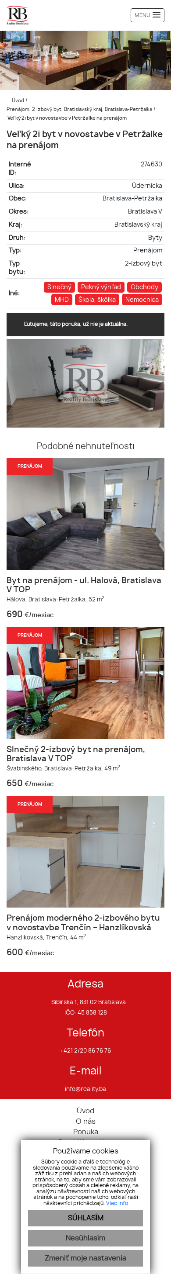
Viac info (117, 1203)
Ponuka (85, 1132)
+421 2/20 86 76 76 (85, 1051)
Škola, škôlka (97, 300)
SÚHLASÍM (85, 1218)
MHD (62, 300)
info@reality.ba (85, 1089)
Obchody (144, 287)
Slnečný (59, 287)
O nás (86, 1121)
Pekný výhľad (101, 287)
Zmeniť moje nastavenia (85, 1258)
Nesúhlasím (85, 1238)
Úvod (17, 100)
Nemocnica (142, 300)
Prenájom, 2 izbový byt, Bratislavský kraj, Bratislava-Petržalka (80, 109)
